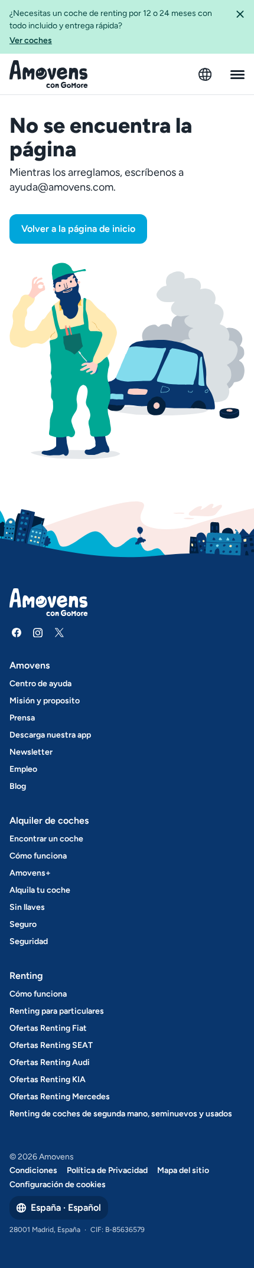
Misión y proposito (44, 701)
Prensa (22, 718)
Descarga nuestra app (50, 735)
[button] (240, 27)
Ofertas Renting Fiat (48, 1028)
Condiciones (33, 1170)
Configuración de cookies (57, 1184)
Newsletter (31, 752)
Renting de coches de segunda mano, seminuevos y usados (120, 1114)
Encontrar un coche (46, 839)
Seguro (23, 924)
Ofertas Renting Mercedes (59, 1097)
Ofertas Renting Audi (49, 1062)
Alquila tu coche (39, 890)
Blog (17, 786)
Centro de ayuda (40, 684)
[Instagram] (38, 632)
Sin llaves (27, 907)
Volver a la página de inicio (78, 228)
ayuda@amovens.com (61, 187)
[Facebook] (16, 632)
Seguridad (28, 941)
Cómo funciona (38, 856)
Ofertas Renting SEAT (51, 1045)
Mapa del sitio (183, 1170)
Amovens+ (30, 873)
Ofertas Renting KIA (47, 1079)
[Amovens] (48, 74)
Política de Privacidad (107, 1170)
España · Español (66, 1207)
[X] (59, 632)
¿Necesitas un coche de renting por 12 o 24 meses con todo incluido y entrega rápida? (110, 26)
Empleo (23, 769)
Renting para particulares (56, 1011)
